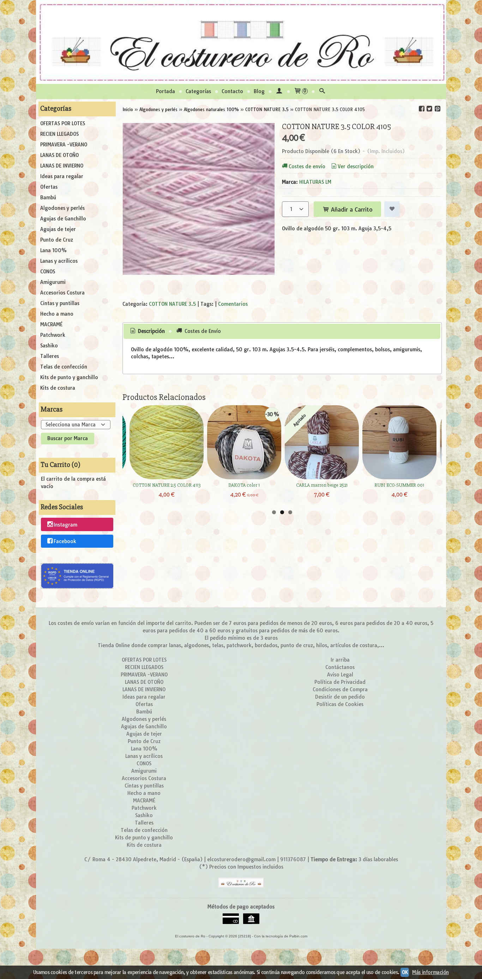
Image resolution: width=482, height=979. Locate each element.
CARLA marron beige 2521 (322, 485)
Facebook (65, 541)
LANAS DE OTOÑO (59, 155)
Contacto (232, 91)
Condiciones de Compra (340, 689)
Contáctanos (340, 667)
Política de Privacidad (340, 682)
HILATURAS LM (315, 182)
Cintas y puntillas (59, 303)
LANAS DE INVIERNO (61, 166)
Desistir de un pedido (340, 697)
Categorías (198, 91)
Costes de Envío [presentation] (202, 331)
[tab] (147, 331)
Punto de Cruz (56, 240)
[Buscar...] (322, 91)
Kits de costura (57, 388)
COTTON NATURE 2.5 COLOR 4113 (166, 485)
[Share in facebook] (422, 108)
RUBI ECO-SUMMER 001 (399, 485)
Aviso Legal (340, 674)
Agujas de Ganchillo (63, 218)
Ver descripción (356, 166)
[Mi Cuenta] (279, 91)
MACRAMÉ (51, 324)
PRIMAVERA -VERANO (63, 144)
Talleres (49, 356)
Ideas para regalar (61, 176)
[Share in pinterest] (437, 108)
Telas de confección (63, 367)
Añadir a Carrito (351, 209)
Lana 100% (53, 250)
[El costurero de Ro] (241, 42)
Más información (430, 972)
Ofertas (49, 187)
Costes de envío (307, 166)
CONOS (47, 271)
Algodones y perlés (62, 208)
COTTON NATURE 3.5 (172, 304)
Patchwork (52, 335)
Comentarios (233, 304)
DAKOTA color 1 (244, 485)
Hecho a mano (56, 314)
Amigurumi (53, 282)
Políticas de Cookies (340, 704)
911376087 (293, 859)
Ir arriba (340, 660)
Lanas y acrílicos (59, 261)
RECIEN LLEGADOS (59, 134)
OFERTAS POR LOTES (62, 123)
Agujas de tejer (58, 229)
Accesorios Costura (62, 293)
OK (405, 972)
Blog (259, 91)
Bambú (48, 197)
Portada (165, 91)
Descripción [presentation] (151, 331)
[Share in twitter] (429, 108)
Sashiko (49, 345)
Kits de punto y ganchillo (69, 377)
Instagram (65, 525)
